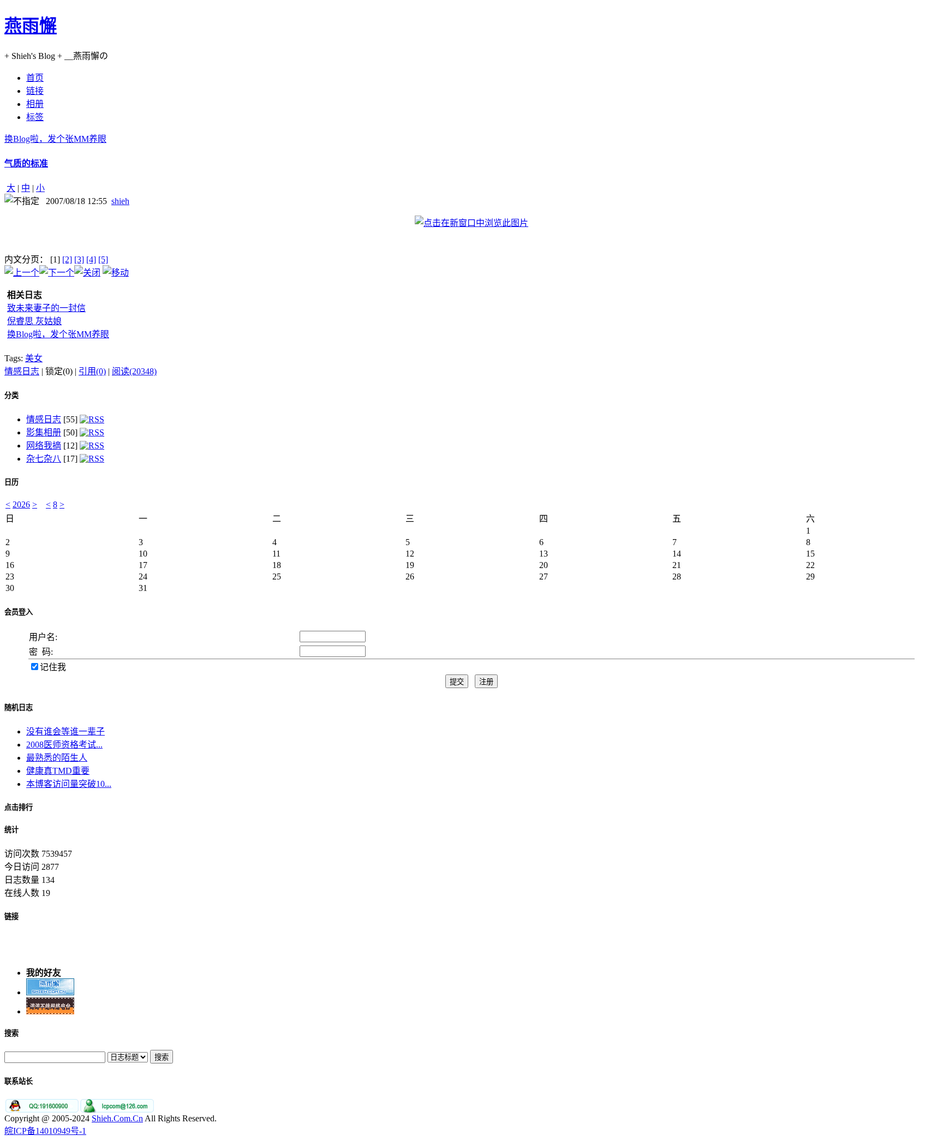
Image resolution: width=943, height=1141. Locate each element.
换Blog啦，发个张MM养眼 (55, 139)
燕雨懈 (30, 25)
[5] (103, 259)
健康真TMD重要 (57, 770)
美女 (34, 358)
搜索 (11, 1033)
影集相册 (43, 432)
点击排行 (18, 807)
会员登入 (18, 612)
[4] (91, 259)
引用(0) (92, 371)
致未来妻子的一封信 (46, 308)
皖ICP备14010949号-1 (45, 1131)
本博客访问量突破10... (68, 783)
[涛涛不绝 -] (50, 1008)
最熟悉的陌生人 (56, 757)
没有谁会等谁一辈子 (65, 731)
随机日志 (18, 707)
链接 (11, 916)
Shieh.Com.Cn (117, 1118)
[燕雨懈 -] (50, 989)
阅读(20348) (134, 371)
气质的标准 (26, 163)
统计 (11, 830)
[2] (67, 259)
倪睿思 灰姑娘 (34, 321)
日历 (11, 482)
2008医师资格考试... (64, 744)
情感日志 (21, 371)
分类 (11, 395)
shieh (120, 201)
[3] (79, 259)
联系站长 (18, 1081)
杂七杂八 (43, 458)
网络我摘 (43, 445)
